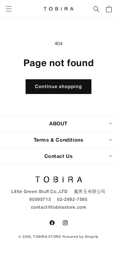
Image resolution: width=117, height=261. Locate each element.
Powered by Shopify (80, 236)
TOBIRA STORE (47, 236)
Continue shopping (58, 87)
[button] (96, 9)
